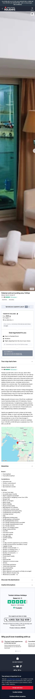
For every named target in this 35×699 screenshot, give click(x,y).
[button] (2, 9)
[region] (17, 685)
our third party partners (13, 679)
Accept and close (17, 687)
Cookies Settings (17, 692)
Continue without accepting (17, 696)
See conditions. (18, 4)
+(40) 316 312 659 (18, 619)
